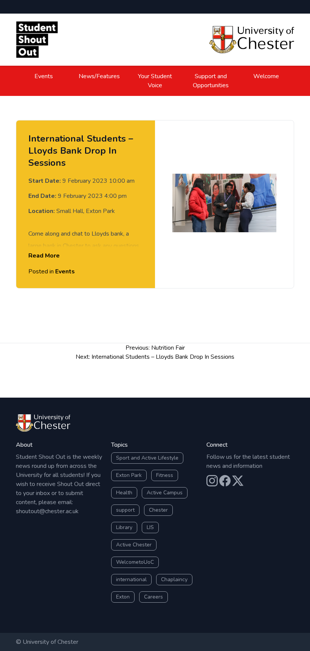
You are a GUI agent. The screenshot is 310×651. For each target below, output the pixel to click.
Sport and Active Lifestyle (147, 457)
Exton (123, 596)
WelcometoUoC (135, 562)
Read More (44, 255)
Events (43, 76)
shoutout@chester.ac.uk (47, 511)
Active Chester (134, 544)
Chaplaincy (174, 579)
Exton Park (129, 475)
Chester (158, 510)
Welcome (266, 76)
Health (124, 492)
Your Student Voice (155, 80)
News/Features (99, 76)
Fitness (164, 475)
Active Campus (165, 492)
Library (124, 527)
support (125, 510)
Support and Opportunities (211, 80)
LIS (150, 527)
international (131, 579)
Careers (153, 596)
